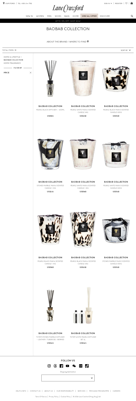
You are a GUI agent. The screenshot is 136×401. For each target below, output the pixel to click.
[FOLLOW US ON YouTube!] (67, 366)
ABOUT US (48, 391)
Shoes (58, 16)
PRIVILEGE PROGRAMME (99, 391)
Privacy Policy (54, 396)
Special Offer (89, 16)
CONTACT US (35, 391)
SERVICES (81, 391)
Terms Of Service (41, 396)
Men (49, 16)
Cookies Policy (66, 396)
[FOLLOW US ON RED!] (81, 366)
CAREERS (116, 391)
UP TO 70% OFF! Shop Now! (68, 21)
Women (40, 16)
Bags (66, 16)
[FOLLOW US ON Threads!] (55, 366)
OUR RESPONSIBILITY (65, 391)
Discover (105, 16)
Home (76, 16)
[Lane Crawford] (68, 12)
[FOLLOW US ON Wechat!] (74, 366)
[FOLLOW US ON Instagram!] (49, 366)
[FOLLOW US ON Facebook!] (61, 366)
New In (29, 16)
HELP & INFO (21, 391)
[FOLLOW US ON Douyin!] (87, 366)
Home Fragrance (12, 63)
